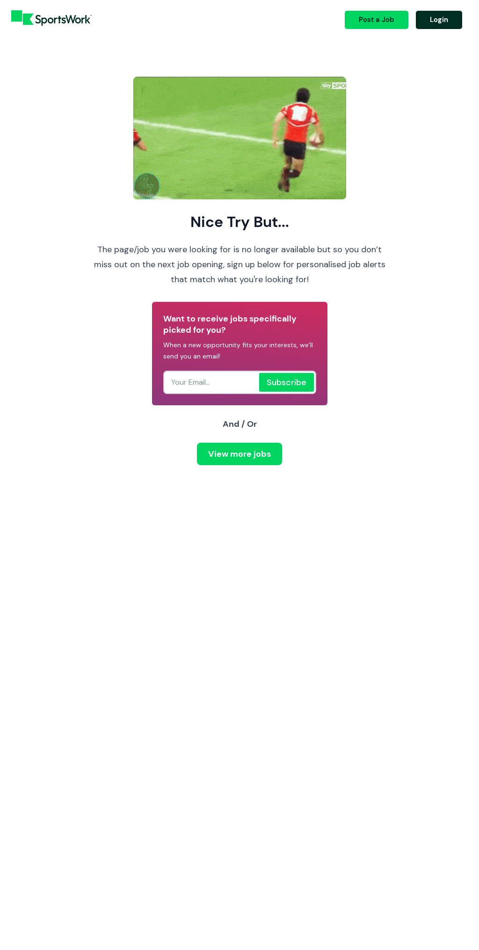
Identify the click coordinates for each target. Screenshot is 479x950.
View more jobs (239, 454)
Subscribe (286, 382)
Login (439, 19)
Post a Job (376, 19)
